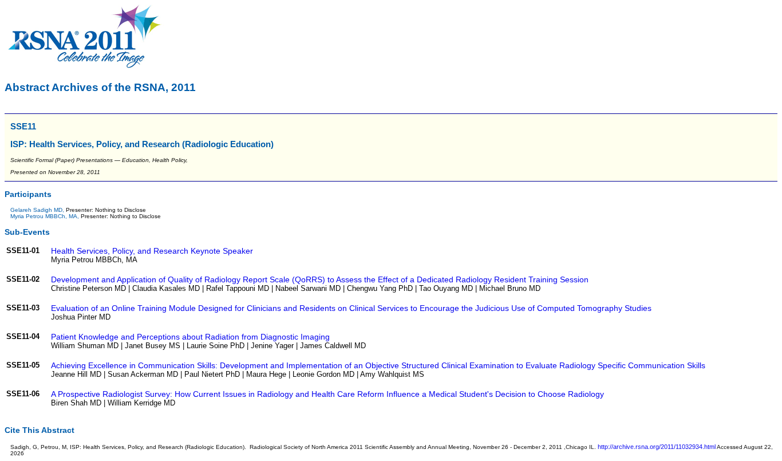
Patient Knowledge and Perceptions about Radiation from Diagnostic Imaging (190, 336)
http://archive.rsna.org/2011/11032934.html (657, 446)
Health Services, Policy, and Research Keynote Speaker (152, 250)
